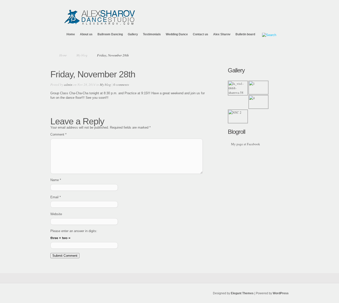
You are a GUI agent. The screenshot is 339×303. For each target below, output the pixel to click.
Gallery (133, 34)
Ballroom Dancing (110, 34)
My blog (82, 55)
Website (56, 214)
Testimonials (152, 34)
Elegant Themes (242, 293)
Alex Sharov (222, 34)
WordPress (281, 293)
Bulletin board (245, 34)
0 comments (121, 84)
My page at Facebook (245, 144)
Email (55, 197)
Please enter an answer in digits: (73, 231)
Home (71, 34)
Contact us (200, 34)
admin (68, 84)
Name (55, 180)
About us (86, 34)
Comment (58, 134)
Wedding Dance (177, 34)
